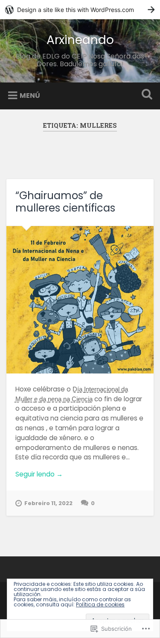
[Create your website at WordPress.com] (80, 9)
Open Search (145, 95)
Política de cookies (100, 604)
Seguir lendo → (39, 474)
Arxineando (80, 40)
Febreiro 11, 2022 (48, 503)
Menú (30, 95)
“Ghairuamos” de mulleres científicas (65, 201)
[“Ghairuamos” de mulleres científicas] (80, 299)
